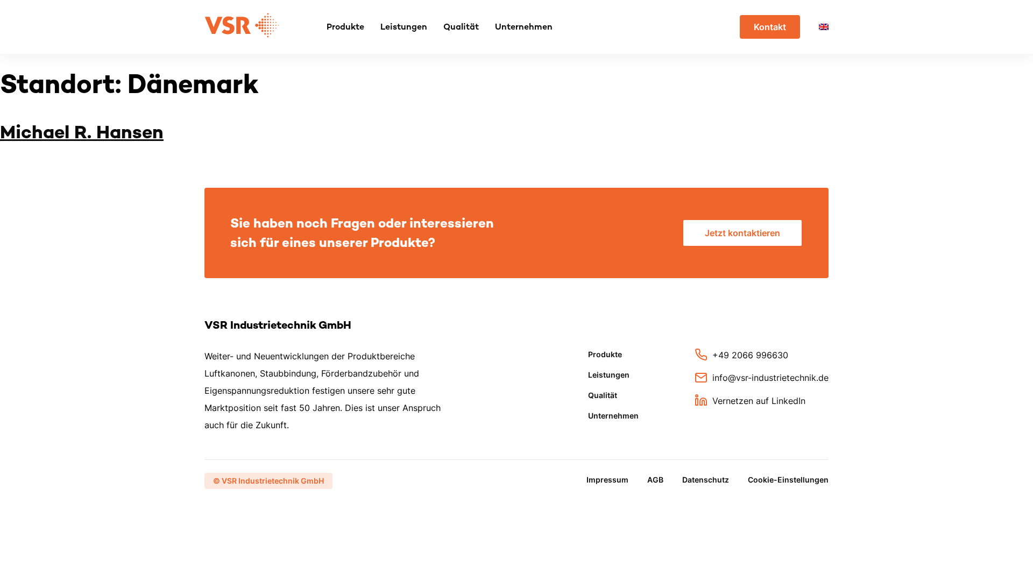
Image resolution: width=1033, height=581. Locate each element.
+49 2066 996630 (750, 354)
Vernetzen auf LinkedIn (758, 400)
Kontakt (770, 27)
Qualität (461, 26)
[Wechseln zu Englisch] (824, 27)
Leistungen (403, 26)
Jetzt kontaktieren (742, 233)
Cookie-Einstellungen (788, 479)
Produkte (345, 26)
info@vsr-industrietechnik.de (770, 377)
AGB (655, 479)
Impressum (607, 479)
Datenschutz (705, 479)
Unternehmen (524, 26)
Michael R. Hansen (82, 132)
